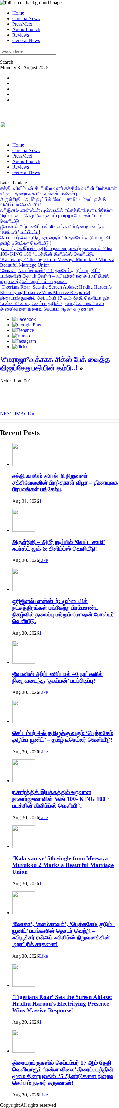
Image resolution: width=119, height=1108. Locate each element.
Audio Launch (26, 29)
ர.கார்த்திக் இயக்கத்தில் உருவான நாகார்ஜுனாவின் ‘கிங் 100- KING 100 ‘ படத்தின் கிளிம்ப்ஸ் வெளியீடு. (56, 251)
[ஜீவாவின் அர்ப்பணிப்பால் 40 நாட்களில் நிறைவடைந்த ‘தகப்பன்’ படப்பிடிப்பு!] (23, 662)
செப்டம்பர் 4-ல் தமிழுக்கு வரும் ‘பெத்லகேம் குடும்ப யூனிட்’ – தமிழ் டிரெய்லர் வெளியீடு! (62, 736)
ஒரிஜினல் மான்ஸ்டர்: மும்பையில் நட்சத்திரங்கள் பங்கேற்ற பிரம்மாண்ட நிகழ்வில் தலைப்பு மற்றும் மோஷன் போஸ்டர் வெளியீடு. (56, 216)
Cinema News (26, 18)
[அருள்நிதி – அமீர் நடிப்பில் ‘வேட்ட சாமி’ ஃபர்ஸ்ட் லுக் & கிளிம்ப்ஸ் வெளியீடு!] (23, 530)
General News (26, 40)
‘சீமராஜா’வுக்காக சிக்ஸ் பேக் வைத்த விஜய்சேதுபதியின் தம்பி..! (55, 364)
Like (43, 560)
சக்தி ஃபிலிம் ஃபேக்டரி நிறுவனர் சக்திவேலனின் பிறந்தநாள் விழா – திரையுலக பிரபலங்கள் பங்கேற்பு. (58, 191)
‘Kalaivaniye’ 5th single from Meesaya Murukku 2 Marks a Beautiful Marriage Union (63, 865)
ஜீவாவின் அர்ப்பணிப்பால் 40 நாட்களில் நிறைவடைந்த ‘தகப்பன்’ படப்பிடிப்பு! (57, 677)
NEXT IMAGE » (17, 413)
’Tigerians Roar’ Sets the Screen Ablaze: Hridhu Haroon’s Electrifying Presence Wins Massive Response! (56, 289)
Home (18, 13)
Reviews (20, 34)
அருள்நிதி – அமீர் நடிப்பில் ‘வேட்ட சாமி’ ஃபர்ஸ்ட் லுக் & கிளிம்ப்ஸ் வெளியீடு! (58, 545)
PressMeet (22, 24)
